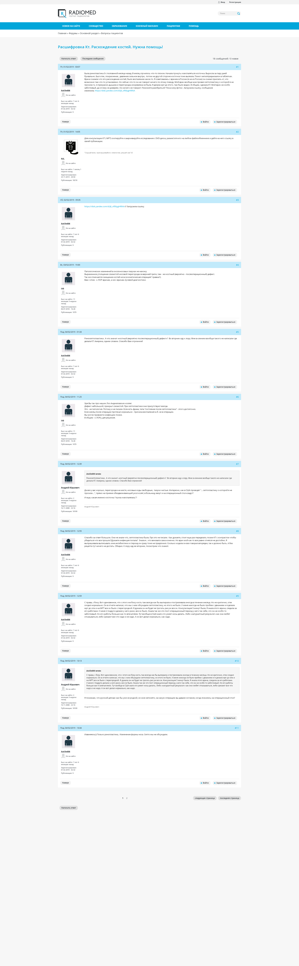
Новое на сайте (71, 26)
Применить (238, 13)
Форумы (73, 33)
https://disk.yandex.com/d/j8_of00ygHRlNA (115, 90)
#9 (237, 595)
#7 (237, 463)
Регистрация (235, 2)
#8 (237, 531)
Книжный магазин (147, 26)
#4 (237, 264)
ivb (62, 288)
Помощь (194, 26)
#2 (237, 131)
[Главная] (77, 13)
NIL (62, 158)
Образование (119, 26)
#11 (237, 727)
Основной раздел (89, 33)
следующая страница (205, 798)
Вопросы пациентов (112, 33)
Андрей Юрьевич (70, 487)
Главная (62, 33)
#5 (237, 331)
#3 (237, 199)
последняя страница (229, 798)
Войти (206, 121)
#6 (237, 396)
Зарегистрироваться (225, 121)
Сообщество (96, 26)
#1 (237, 66)
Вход (223, 2)
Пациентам (173, 26)
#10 (237, 660)
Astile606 (65, 90)
